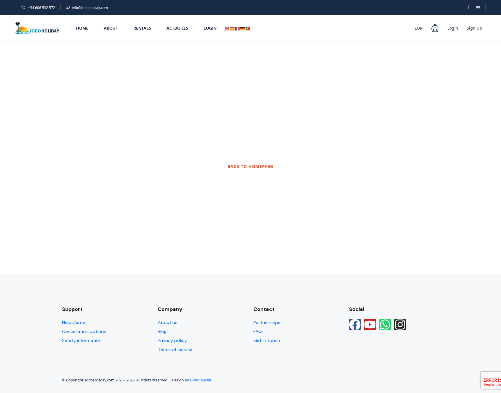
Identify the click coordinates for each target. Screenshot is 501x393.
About (111, 28)
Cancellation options (84, 331)
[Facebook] (355, 324)
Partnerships (266, 322)
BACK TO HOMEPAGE (251, 166)
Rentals (142, 28)
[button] (435, 28)
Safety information (81, 340)
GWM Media (200, 380)
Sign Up (474, 28)
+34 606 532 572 (41, 7)
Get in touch (266, 340)
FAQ (257, 331)
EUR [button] (418, 28)
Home (82, 28)
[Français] (237, 28)
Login (210, 28)
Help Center (74, 322)
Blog (162, 331)
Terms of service (175, 349)
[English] (227, 28)
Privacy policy (172, 340)
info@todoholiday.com (90, 7)
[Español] (232, 28)
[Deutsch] (243, 28)
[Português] (248, 28)
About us (167, 322)
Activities (177, 28)
